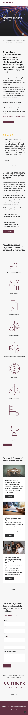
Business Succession (14, 293)
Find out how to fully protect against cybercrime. (14, 116)
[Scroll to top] (25, 712)
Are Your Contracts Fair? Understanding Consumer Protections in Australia (12, 482)
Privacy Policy (10, 706)
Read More (9, 496)
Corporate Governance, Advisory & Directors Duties (14, 356)
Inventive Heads (22, 706)
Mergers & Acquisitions (14, 398)
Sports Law (14, 440)
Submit (7, 665)
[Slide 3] (15, 165)
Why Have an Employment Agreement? (13, 519)
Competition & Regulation (14, 335)
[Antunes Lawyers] (8, 3)
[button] (24, 3)
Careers (13, 677)
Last (5, 633)
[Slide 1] (12, 165)
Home (4, 40)
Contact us (18, 677)
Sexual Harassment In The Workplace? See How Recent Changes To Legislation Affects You (14, 560)
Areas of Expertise (10, 40)
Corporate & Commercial (20, 40)
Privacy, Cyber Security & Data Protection (14, 419)
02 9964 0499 (8, 615)
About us (5, 675)
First (5, 626)
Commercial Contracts (14, 314)
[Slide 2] (14, 165)
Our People (21, 675)
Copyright (4, 706)
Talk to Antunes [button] (8, 121)
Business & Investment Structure (14, 272)
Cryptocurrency (14, 377)
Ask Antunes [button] (7, 444)
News (8, 677)
